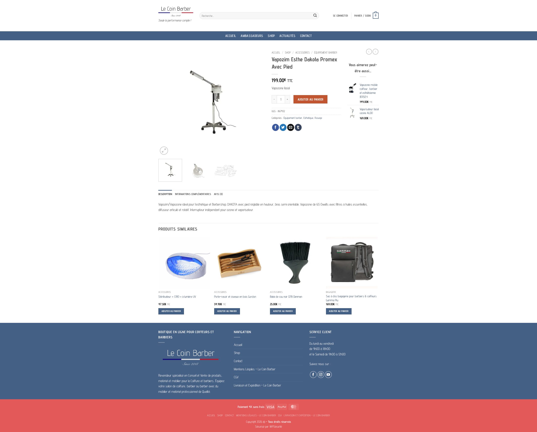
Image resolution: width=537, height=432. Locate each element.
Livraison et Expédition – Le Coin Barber (257, 385)
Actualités (287, 36)
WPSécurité (276, 426)
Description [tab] (165, 194)
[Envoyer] (315, 15)
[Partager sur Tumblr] (298, 127)
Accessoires (302, 52)
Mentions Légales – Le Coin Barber (254, 369)
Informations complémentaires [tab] (193, 194)
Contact (306, 36)
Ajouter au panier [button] (171, 311)
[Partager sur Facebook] (275, 127)
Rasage (318, 117)
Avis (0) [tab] (218, 194)
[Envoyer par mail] (290, 127)
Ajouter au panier (310, 99)
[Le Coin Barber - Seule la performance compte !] (175, 11)
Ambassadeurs (252, 36)
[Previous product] (375, 52)
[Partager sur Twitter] (283, 127)
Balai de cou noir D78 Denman (286, 296)
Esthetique (308, 117)
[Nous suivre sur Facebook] (313, 374)
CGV (236, 377)
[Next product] (369, 52)
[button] (340, 16)
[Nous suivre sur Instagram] (320, 374)
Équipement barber (325, 52)
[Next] (258, 102)
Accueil (230, 36)
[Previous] (165, 102)
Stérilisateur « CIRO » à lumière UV (177, 296)
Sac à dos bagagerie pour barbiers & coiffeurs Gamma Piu (351, 298)
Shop (271, 36)
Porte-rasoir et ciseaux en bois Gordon (235, 296)
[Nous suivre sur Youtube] (328, 374)
